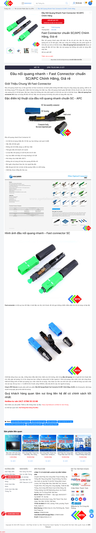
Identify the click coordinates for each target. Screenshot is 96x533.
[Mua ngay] (22, 443)
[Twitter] (76, 499)
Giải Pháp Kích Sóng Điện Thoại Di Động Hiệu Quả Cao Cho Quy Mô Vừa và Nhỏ (83, 453)
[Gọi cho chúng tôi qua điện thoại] (3, 477)
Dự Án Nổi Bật (24, 477)
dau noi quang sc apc (38, 421)
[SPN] (12, 3)
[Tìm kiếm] (67, 3)
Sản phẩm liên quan (13, 431)
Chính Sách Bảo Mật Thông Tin (11, 490)
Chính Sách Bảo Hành (10, 485)
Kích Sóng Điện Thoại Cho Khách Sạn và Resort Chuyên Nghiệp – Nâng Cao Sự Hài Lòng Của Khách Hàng (48, 453)
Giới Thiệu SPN (9, 471)
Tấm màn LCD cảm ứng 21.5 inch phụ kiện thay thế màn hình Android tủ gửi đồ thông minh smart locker (13, 453)
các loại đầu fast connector (20, 421)
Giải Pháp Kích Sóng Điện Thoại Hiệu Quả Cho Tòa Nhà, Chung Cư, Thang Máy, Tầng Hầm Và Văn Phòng (65, 453)
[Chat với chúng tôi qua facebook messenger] (92, 516)
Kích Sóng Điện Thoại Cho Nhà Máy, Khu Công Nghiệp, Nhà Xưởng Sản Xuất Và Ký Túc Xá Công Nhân (30, 453)
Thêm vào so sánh (47, 56)
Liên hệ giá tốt (52, 20)
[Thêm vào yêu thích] (90, 13)
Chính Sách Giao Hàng (10, 480)
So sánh (13, 461)
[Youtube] (80, 499)
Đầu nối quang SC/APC (34, 424)
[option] (22, 29)
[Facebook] (72, 499)
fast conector (52, 421)
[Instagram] (84, 499)
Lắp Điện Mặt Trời (25, 479)
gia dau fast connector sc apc (15, 424)
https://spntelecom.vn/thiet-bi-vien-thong (55, 404)
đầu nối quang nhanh (50, 424)
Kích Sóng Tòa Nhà (26, 471)
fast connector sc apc (65, 421)
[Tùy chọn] (91, 443)
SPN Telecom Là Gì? (26, 482)
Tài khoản (78, 3)
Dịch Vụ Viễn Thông (26, 474)
